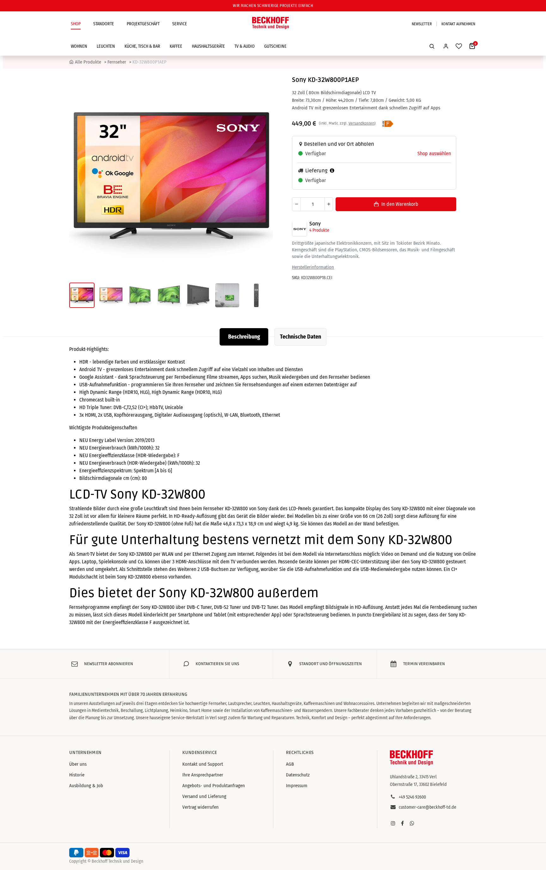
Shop (76, 24)
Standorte (103, 24)
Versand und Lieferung (204, 796)
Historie (76, 775)
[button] (432, 46)
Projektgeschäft (143, 24)
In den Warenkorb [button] (399, 204)
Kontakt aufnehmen (458, 24)
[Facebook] (402, 823)
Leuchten (106, 46)
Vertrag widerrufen (200, 807)
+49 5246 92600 (412, 797)
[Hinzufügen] (329, 204)
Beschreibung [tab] (244, 336)
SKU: (296, 277)
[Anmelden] (446, 46)
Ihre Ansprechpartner (202, 775)
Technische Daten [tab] (300, 336)
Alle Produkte (88, 62)
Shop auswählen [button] (434, 153)
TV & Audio (244, 46)
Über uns (78, 764)
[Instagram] (393, 823)
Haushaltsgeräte (208, 46)
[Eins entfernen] (296, 204)
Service (179, 24)
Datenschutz (298, 775)
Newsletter (422, 24)
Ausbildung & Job (86, 785)
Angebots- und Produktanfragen (213, 785)
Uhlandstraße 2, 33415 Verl (413, 777)
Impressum (296, 785)
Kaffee (176, 46)
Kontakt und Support (202, 764)
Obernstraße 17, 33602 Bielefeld (418, 784)
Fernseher (116, 62)
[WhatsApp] (412, 823)
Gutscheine (275, 46)
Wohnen (79, 46)
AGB (290, 764)
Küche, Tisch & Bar (142, 46)
